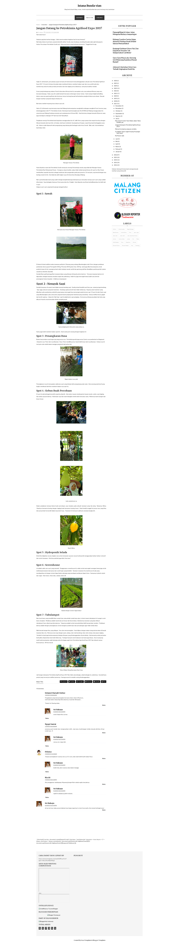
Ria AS (47, 777)
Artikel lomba (121, 229)
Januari (118, 151)
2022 (115, 91)
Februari (118, 149)
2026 (115, 80)
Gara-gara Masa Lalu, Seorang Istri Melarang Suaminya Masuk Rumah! (125, 60)
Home (38, 24)
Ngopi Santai (50, 724)
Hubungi (100, 17)
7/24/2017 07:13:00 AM (51, 754)
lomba (128, 239)
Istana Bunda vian (89, 5)
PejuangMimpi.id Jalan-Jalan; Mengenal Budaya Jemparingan (125, 33)
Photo (137, 239)
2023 (115, 88)
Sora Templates (86, 940)
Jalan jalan (115, 235)
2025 (115, 83)
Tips (132, 245)
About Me (89, 17)
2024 (115, 86)
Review (134, 242)
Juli (117, 118)
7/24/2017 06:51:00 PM (51, 779)
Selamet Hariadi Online (55, 693)
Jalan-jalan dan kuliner (132, 235)
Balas (104, 705)
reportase (128, 242)
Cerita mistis (124, 232)
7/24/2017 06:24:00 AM (51, 726)
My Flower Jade (119, 135)
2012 (115, 165)
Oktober (118, 111)
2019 (115, 98)
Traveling (137, 245)
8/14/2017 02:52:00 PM (59, 711)
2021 (115, 93)
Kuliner (114, 239)
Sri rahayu (58, 709)
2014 (115, 160)
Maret (117, 146)
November (119, 108)
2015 (115, 157)
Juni (117, 139)
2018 (115, 101)
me (133, 239)
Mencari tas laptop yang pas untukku (125, 129)
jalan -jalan (136, 232)
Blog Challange (130, 229)
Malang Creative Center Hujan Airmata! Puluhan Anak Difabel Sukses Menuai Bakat (124, 41)
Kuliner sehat (122, 239)
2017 (115, 103)
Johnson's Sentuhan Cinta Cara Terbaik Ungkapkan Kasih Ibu (124, 68)
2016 (115, 155)
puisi (122, 242)
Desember (119, 106)
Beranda (79, 17)
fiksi (130, 232)
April (117, 144)
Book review (115, 232)
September (119, 113)
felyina (48, 752)
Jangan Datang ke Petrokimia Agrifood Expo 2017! (128, 125)
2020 (115, 96)
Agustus (118, 116)
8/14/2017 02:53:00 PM (59, 790)
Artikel (114, 229)
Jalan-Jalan (122, 235)
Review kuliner (116, 245)
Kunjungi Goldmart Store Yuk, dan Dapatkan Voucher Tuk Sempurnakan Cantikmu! (126, 51)
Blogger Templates (99, 940)
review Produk (125, 245)
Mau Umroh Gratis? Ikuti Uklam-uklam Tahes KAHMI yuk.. (128, 121)
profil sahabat (116, 242)
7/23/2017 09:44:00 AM (51, 695)
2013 (115, 162)
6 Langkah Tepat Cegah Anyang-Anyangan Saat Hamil (127, 132)
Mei (117, 141)
